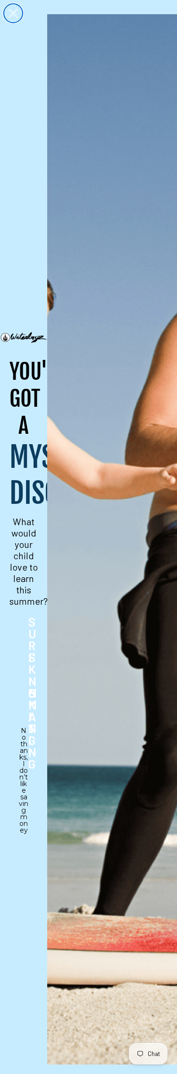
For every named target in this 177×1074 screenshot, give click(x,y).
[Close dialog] (13, 13)
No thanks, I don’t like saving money (23, 736)
